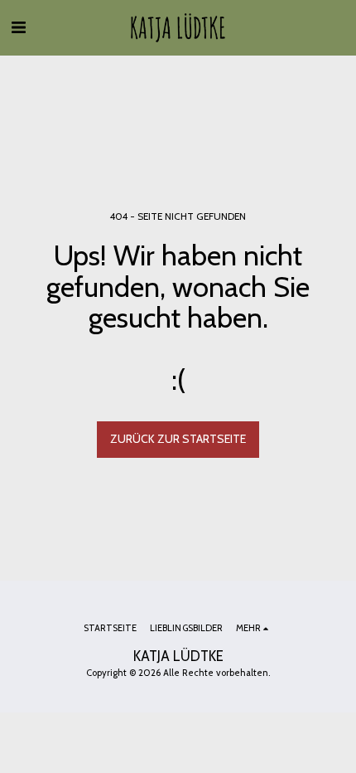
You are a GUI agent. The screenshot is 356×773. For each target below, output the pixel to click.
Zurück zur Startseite (178, 438)
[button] (18, 27)
